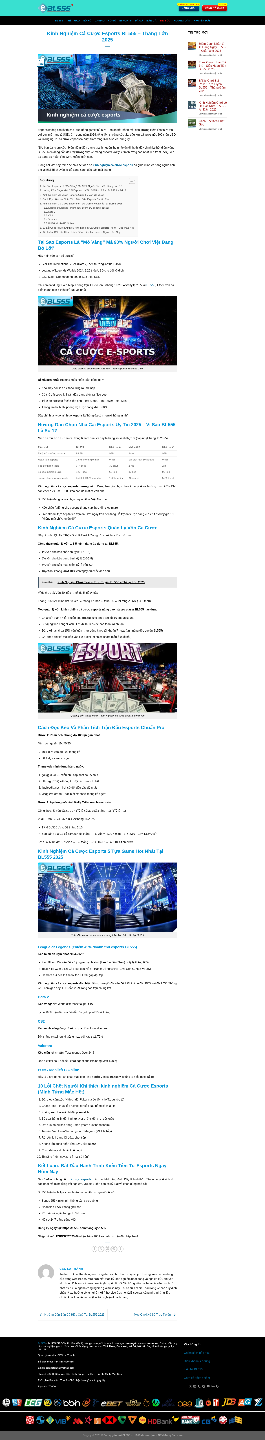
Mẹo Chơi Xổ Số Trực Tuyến (152, 1314)
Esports (125, 20)
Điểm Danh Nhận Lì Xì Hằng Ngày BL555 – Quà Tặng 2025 (212, 47)
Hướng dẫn (182, 20)
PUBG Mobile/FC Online (61, 223)
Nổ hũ (87, 20)
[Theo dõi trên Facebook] (186, 1386)
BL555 (59, 20)
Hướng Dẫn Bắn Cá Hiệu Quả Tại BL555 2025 (74, 1314)
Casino (100, 20)
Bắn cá (151, 20)
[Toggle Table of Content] (130, 181)
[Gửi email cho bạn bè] (108, 1249)
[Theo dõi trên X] (190, 1386)
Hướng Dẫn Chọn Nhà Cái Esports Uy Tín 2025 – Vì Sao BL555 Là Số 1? (84, 190)
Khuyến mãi (202, 20)
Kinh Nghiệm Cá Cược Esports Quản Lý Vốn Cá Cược (73, 194)
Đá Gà (139, 20)
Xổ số (112, 20)
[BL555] (56, 8)
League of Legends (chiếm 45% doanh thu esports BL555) (78, 207)
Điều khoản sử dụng (197, 1361)
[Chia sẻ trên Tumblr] (120, 1249)
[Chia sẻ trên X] (101, 1249)
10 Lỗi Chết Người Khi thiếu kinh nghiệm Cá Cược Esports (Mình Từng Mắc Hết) (88, 227)
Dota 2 (51, 211)
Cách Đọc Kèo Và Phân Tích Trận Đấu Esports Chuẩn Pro (76, 199)
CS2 (50, 215)
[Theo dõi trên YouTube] (208, 1386)
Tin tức (165, 20)
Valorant (52, 219)
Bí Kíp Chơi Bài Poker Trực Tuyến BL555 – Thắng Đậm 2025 (212, 86)
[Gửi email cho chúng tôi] (194, 1386)
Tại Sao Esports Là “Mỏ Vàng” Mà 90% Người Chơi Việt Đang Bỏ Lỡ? (82, 186)
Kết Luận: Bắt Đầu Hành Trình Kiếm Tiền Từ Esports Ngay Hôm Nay (81, 232)
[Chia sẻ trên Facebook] (95, 1249)
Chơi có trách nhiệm (197, 1377)
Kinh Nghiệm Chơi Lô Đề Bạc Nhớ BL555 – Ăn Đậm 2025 (213, 106)
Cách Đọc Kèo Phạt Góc (211, 123)
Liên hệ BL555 (193, 1369)
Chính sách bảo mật (196, 1352)
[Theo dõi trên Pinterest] (203, 1386)
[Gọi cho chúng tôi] (199, 1386)
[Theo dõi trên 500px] (213, 1386)
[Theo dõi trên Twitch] (217, 1386)
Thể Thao (73, 20)
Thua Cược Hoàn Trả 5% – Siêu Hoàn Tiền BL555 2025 (212, 66)
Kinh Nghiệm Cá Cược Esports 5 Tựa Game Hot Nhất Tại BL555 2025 (83, 203)
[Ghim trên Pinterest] (114, 1249)
